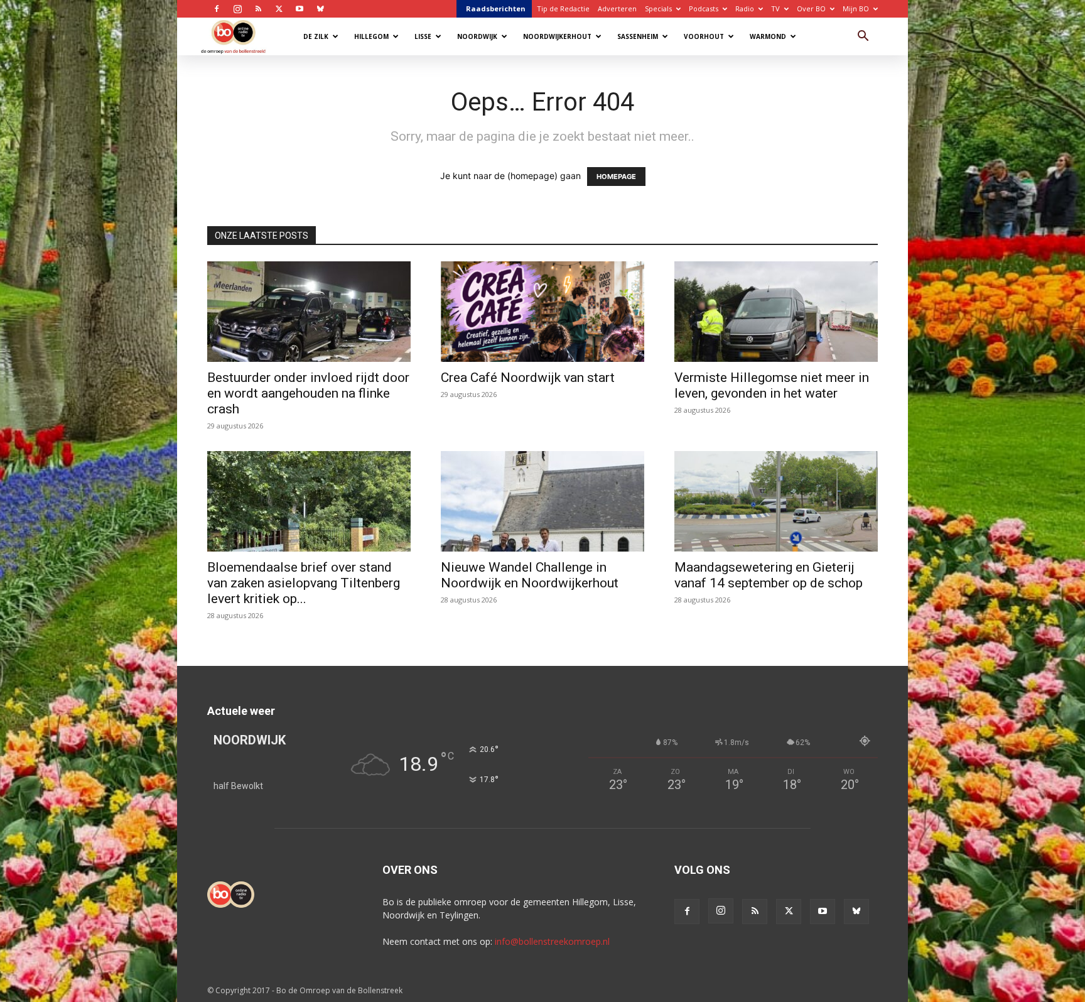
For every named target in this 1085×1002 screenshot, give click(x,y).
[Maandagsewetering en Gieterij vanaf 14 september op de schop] (776, 501)
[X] (278, 9)
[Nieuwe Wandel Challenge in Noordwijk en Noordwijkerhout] (542, 501)
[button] (863, 37)
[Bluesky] (320, 9)
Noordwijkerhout (557, 36)
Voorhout (704, 36)
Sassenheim (637, 36)
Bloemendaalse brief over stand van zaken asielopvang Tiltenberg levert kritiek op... (303, 583)
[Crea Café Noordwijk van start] (542, 311)
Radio (744, 8)
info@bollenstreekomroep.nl (552, 941)
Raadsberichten (496, 8)
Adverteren (617, 8)
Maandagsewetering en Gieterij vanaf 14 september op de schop (768, 575)
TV (775, 8)
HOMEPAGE (616, 176)
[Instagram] (237, 9)
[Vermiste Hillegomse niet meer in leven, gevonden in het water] (776, 311)
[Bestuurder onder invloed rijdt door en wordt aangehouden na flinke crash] (309, 311)
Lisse (422, 36)
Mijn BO (856, 8)
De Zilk (315, 36)
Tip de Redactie (563, 8)
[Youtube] (299, 9)
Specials (658, 8)
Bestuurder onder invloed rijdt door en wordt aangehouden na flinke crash (308, 393)
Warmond (768, 36)
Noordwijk (477, 36)
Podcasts (703, 8)
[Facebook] (216, 9)
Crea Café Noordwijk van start (528, 377)
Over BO (811, 8)
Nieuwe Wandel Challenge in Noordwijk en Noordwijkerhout (529, 575)
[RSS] (258, 9)
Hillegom (371, 36)
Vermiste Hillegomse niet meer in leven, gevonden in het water (771, 385)
